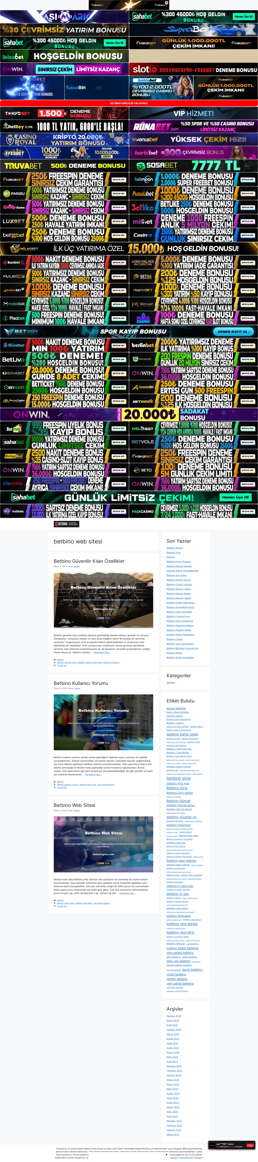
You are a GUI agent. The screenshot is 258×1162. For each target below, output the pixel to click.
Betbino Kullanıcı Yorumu (81, 683)
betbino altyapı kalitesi (178, 726)
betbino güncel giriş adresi (176, 813)
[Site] (64, 179)
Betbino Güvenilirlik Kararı (180, 607)
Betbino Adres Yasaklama (180, 634)
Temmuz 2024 (174, 1070)
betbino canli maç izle (179, 748)
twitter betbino (177, 979)
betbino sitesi (173, 875)
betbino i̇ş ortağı (172, 832)
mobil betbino (176, 974)
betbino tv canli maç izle (178, 889)
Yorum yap (62, 665)
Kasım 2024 (173, 1052)
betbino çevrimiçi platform (176, 940)
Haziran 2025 (174, 1029)
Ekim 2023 (172, 1111)
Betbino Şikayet (176, 943)
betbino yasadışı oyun (174, 920)
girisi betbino (189, 956)
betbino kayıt (185, 832)
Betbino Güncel (178, 801)
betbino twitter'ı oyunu (190, 898)
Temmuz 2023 (174, 1125)
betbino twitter (174, 898)
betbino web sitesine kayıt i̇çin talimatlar (180, 912)
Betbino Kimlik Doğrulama (180, 602)
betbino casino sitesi (179, 766)
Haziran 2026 (174, 1016)
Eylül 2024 (172, 1061)
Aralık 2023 (173, 1102)
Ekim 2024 (172, 1057)
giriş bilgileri (196, 962)
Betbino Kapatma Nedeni (180, 625)
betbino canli (193, 742)
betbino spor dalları (194, 879)
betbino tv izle (178, 894)
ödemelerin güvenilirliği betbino (177, 991)
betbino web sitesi (93, 662)
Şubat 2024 (173, 1093)
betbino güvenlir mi (181, 817)
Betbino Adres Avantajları (180, 657)
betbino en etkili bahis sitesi (189, 770)
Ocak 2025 (172, 1043)
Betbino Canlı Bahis (178, 752)
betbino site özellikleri (192, 875)
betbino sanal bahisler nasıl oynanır (179, 872)
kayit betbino (192, 970)
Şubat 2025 (173, 1038)
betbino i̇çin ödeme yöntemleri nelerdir (180, 829)
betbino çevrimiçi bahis (178, 936)
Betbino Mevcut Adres (179, 589)
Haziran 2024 (174, 1075)
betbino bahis (196, 726)
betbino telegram (175, 882)
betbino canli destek (176, 745)
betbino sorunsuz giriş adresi (177, 879)
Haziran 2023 (174, 1130)
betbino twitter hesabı (177, 901)
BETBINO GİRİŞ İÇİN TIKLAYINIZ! (129, 103)
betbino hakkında (175, 821)
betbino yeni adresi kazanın (176, 928)
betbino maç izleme (176, 846)
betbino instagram (179, 825)
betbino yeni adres (192, 919)
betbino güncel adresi (179, 809)
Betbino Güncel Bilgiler (179, 593)
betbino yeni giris (180, 932)
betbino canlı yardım (174, 763)
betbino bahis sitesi (65, 903)
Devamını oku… (102, 652)
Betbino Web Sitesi (74, 805)
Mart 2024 (172, 1089)
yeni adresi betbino (105, 784)
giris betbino (174, 956)
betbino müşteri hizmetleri (179, 856)
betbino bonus (173, 738)
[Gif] (129, 248)
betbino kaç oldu (188, 835)
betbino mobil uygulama (178, 853)
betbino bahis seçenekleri (179, 730)
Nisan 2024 (173, 1084)
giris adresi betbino (180, 953)
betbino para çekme (178, 864)
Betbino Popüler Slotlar (179, 630)
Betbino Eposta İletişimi (179, 566)
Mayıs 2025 (173, 1034)
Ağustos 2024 (174, 1066)
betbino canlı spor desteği (176, 760)
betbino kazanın (172, 836)
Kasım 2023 (173, 1107)
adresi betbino (176, 708)
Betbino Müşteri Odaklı (179, 598)
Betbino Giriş (174, 552)
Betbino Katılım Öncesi (179, 580)
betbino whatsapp (111, 662)
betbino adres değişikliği (178, 719)
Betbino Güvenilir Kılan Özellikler (89, 561)
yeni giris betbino (175, 987)
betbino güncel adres (181, 805)
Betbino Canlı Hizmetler (179, 612)
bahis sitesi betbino (178, 712)
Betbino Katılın (174, 653)
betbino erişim (197, 774)
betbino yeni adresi (182, 924)
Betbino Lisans (175, 639)
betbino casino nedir (189, 763)
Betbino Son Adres (177, 575)
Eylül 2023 (172, 1116)
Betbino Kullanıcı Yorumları (180, 839)
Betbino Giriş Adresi (180, 792)
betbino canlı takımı (192, 760)
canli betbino (192, 944)
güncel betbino (174, 970)
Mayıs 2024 (173, 1080)
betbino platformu (197, 865)
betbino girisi (179, 778)
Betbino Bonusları (190, 738)
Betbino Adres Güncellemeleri (183, 570)
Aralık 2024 (173, 1048)
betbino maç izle (176, 842)
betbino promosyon (176, 868)
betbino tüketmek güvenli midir (177, 905)
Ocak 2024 (172, 1098)
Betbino (60, 659)
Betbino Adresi (175, 548)
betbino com (173, 770)
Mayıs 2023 (173, 1134)
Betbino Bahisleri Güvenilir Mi (182, 648)
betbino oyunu (198, 857)
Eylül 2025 (172, 1025)
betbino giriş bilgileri (174, 797)
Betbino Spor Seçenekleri (180, 643)
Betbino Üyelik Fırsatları (179, 584)
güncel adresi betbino (179, 965)
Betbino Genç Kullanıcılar (180, 621)
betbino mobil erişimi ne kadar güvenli (180, 850)
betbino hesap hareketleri (193, 821)
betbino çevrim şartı (193, 940)
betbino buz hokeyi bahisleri (176, 742)
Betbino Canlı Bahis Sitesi (179, 756)
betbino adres (175, 715)
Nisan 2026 (173, 1020)
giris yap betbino (178, 961)
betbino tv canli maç (180, 886)
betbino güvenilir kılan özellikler (70, 662)
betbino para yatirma (181, 860)
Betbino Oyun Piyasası (179, 561)
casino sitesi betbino (183, 948)
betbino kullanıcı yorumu (68, 784)
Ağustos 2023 (174, 1121)
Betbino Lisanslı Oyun (178, 616)
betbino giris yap (178, 783)
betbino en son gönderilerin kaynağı (179, 774)
